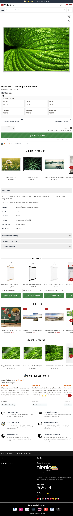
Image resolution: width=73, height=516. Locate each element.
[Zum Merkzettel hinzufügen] (69, 17)
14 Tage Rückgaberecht (52, 412)
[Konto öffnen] (61, 5)
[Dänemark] (48, 499)
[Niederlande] (45, 499)
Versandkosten (12, 412)
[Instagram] (38, 487)
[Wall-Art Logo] (7, 5)
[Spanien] (53, 499)
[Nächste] (71, 167)
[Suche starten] (64, 10)
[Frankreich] (40, 499)
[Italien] (43, 499)
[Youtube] (46, 487)
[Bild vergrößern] (69, 21)
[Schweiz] (51, 499)
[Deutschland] (38, 499)
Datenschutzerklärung (15, 453)
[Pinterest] (42, 487)
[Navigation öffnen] (2, 10)
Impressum (4, 453)
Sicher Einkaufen (13, 423)
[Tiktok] (50, 487)
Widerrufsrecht (27, 453)
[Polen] (58, 499)
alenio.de (39, 473)
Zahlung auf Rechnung (52, 435)
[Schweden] (56, 499)
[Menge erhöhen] (13, 128)
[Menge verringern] (3, 128)
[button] (36, 49)
